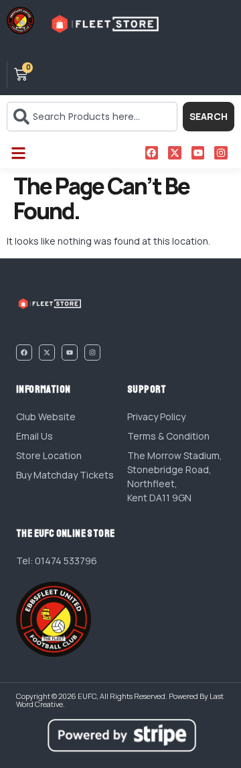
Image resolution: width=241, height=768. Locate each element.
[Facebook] (152, 152)
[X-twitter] (174, 152)
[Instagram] (221, 152)
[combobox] (92, 116)
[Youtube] (198, 152)
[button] (18, 153)
